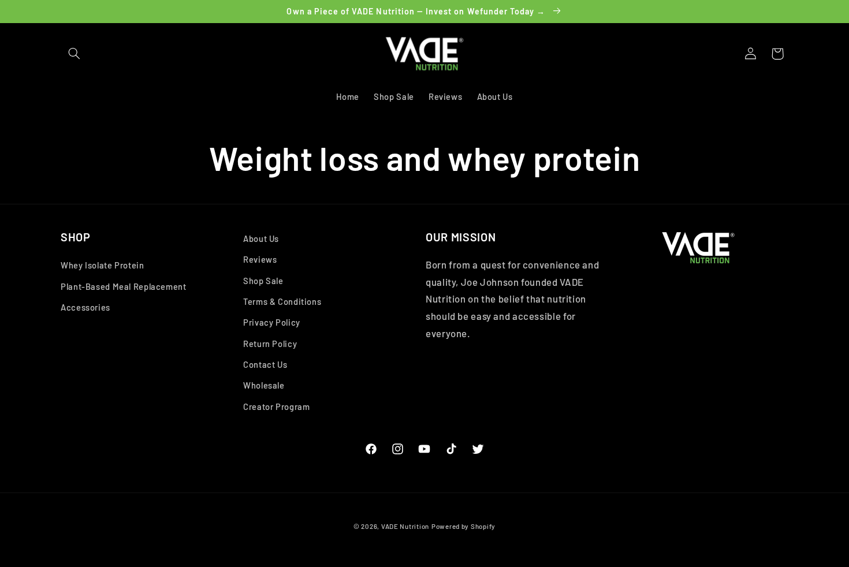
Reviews (260, 259)
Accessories (85, 307)
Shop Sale (263, 280)
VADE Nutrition (405, 526)
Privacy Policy (271, 322)
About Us (261, 238)
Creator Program (276, 406)
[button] (74, 53)
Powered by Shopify (463, 526)
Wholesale (264, 385)
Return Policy (270, 343)
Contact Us (265, 364)
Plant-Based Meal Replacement (124, 286)
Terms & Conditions (282, 301)
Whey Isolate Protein (102, 265)
